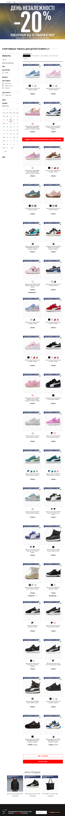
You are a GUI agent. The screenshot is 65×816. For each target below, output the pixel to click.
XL (7, 147)
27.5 (4, 126)
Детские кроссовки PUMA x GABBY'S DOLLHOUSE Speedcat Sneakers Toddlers (32, 399)
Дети (14, 2)
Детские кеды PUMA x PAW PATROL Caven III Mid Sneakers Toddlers (53, 248)
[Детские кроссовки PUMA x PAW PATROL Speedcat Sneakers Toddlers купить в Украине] (32, 724)
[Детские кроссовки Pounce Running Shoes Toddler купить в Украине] (53, 421)
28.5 (10, 126)
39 (7, 140)
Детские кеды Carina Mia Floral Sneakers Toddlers (32, 512)
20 (7, 119)
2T (10, 116)
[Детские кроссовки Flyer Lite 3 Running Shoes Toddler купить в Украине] (53, 648)
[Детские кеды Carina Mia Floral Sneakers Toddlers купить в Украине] (32, 497)
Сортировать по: (27, 53)
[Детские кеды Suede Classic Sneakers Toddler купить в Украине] (53, 155)
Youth (5, 151)
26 (14, 123)
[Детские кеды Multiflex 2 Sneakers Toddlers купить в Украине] (53, 573)
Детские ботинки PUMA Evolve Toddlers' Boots (53, 550)
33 (3, 133)
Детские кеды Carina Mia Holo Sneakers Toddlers (32, 436)
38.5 (4, 140)
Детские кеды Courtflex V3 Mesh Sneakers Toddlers (33, 474)
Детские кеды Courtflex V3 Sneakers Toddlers (33, 89)
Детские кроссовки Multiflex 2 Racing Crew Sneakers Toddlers (53, 127)
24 (7, 123)
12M (4, 116)
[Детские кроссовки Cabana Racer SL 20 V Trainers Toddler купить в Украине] (53, 497)
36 (7, 137)
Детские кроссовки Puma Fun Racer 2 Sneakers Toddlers (32, 665)
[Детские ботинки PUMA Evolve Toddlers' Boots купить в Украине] (53, 535)
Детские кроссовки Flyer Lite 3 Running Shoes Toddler (53, 664)
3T (14, 116)
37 (10, 137)
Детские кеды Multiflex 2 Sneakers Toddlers (53, 588)
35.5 (17, 133)
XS (7, 144)
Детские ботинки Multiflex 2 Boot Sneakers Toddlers (32, 588)
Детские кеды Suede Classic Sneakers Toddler (53, 171)
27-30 (4, 112)
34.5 (10, 133)
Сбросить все (5, 105)
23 (17, 119)
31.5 (7, 130)
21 (10, 119)
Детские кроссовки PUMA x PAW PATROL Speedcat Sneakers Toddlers (32, 740)
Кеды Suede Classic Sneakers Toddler (32, 626)
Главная (8, 2)
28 (7, 126)
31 (3, 130)
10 (14, 140)
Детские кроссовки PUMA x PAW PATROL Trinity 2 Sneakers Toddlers (53, 740)
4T (17, 116)
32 (14, 130)
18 (17, 140)
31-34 (11, 130)
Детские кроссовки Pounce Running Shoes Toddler (53, 436)
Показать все (42, 761)
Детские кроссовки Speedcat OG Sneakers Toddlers (53, 398)
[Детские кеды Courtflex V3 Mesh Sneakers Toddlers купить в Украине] (32, 459)
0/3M (11, 112)
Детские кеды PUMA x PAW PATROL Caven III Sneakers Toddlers (32, 285)
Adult (12, 147)
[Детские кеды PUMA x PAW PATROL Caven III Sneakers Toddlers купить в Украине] (32, 269)
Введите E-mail (39, 812)
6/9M (17, 112)
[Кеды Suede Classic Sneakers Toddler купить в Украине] (32, 610)
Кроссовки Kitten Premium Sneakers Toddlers (32, 209)
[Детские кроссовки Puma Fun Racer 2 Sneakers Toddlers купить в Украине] (32, 648)
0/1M (7, 112)
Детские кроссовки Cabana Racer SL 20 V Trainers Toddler (53, 513)
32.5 (17, 130)
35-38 (4, 137)
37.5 (14, 137)
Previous (3, 782)
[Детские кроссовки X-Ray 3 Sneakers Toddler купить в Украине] (53, 269)
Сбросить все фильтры (8, 62)
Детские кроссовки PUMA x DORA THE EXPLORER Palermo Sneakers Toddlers (32, 172)
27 (17, 123)
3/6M (14, 112)
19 (3, 119)
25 (10, 123)
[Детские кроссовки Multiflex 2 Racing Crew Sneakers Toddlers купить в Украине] (53, 111)
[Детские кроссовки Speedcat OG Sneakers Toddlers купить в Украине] (53, 383)
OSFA (4, 147)
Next (61, 782)
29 (14, 126)
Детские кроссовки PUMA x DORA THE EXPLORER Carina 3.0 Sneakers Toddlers (32, 127)
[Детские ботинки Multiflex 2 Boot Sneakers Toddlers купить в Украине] (32, 573)
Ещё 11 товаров (43, 756)
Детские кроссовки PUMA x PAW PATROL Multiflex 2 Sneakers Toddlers (32, 248)
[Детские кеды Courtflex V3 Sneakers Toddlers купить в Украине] (32, 73)
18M (7, 116)
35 (14, 133)
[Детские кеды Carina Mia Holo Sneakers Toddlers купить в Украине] (32, 421)
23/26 (4, 123)
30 (17, 126)
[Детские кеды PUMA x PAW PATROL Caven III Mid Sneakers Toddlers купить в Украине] (53, 231)
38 (17, 137)
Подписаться (54, 812)
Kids (4, 144)
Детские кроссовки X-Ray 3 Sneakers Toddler (53, 284)
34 (7, 133)
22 (14, 119)
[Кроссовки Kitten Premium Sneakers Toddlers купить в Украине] (32, 193)
